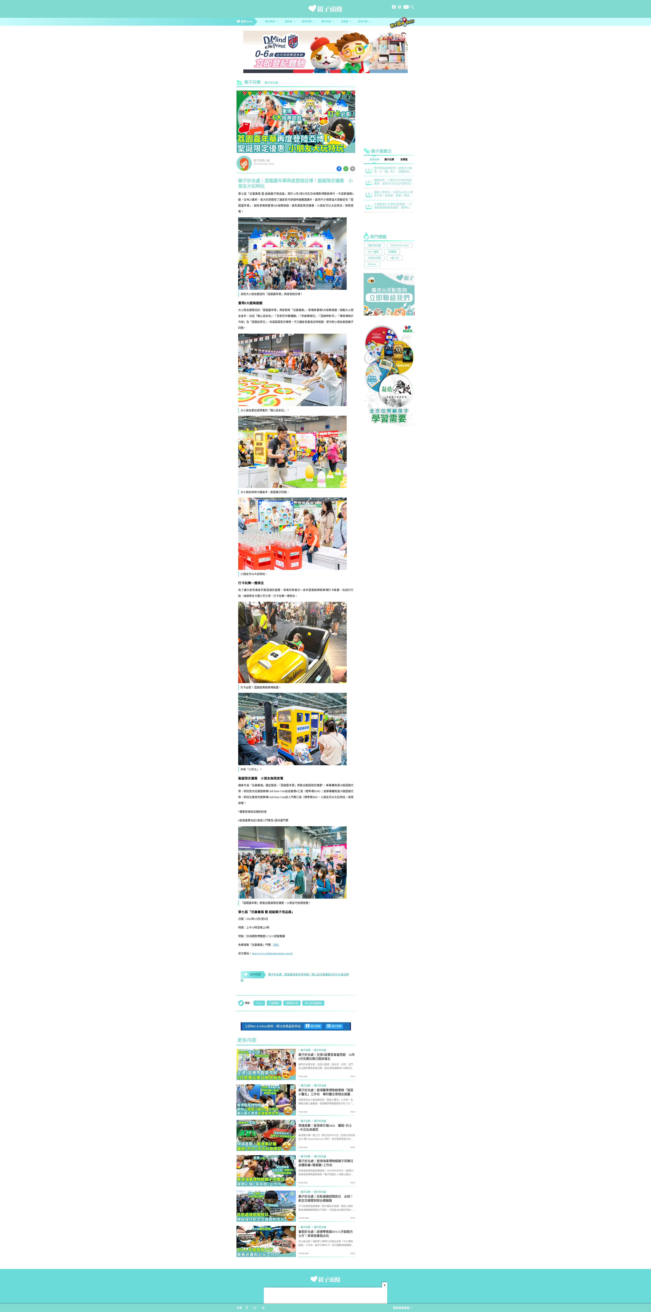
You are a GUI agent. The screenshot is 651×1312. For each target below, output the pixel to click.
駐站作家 (363, 21)
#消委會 (392, 252)
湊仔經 (289, 21)
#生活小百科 (374, 258)
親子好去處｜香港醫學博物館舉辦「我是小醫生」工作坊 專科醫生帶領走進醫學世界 (325, 1094)
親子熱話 (270, 21)
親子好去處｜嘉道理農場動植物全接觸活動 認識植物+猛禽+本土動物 (393, 170)
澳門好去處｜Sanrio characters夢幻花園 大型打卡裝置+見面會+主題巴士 (392, 194)
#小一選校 (373, 252)
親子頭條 (314, 1026)
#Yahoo (372, 264)
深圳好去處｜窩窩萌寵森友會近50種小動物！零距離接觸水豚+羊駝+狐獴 (393, 218)
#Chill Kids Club (399, 245)
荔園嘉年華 (292, 1003)
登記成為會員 (401, 1308)
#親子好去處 (374, 245)
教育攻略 (307, 21)
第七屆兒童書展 (313, 1003)
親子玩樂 (326, 21)
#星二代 (394, 258)
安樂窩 (345, 21)
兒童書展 (274, 1003)
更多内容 (246, 1040)
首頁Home (246, 21)
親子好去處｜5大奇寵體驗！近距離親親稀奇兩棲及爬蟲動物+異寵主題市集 (392, 182)
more (352, 1076)
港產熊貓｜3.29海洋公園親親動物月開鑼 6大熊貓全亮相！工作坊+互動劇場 (393, 206)
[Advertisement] (389, 107)
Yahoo (259, 1003)
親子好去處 (271, 82)
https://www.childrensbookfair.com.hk (272, 953)
